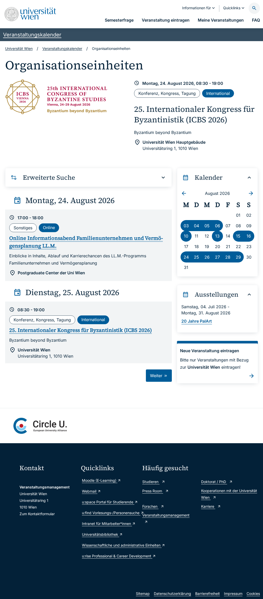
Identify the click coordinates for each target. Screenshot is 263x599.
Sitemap (143, 593)
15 (238, 236)
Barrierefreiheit (207, 593)
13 (217, 236)
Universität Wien (19, 48)
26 (207, 257)
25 (196, 257)
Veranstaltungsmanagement (166, 515)
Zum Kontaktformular (37, 514)
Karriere (208, 506)
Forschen (150, 506)
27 (217, 257)
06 (217, 225)
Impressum (233, 593)
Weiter (157, 375)
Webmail (89, 491)
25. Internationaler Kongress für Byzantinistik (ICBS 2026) (194, 114)
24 (186, 257)
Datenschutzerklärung (172, 593)
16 (249, 236)
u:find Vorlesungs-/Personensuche (109, 513)
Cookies (253, 593)
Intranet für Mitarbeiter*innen (107, 523)
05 (207, 225)
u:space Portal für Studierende (108, 502)
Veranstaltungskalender (32, 35)
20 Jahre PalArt (196, 321)
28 (227, 257)
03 (186, 225)
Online (49, 227)
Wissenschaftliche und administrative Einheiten (109, 545)
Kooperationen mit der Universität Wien (229, 494)
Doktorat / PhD (214, 481)
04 (196, 225)
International (218, 93)
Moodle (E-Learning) (99, 480)
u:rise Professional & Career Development (109, 556)
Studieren (150, 481)
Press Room (152, 491)
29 (238, 257)
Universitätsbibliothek (100, 534)
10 (186, 236)
